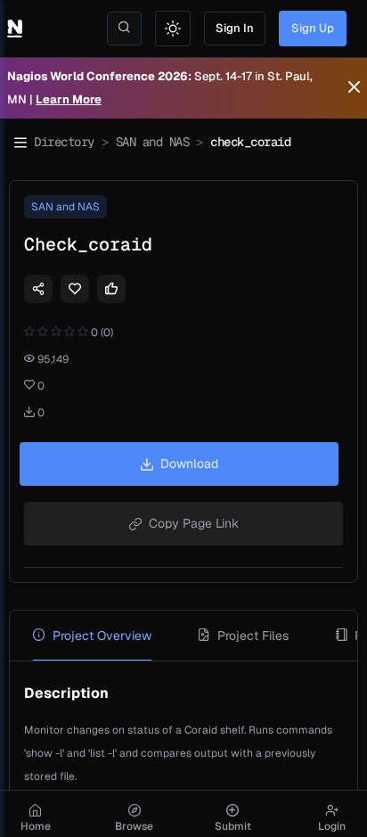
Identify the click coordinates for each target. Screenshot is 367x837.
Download (189, 463)
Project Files (253, 636)
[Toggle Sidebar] (20, 142)
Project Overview (102, 636)
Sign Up (312, 28)
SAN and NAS (153, 142)
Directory (64, 142)
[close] (354, 88)
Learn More (69, 99)
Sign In (235, 28)
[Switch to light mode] (173, 28)
